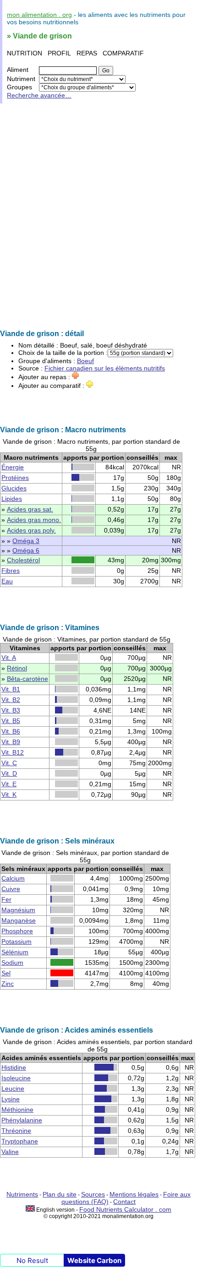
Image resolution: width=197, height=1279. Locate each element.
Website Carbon (94, 1260)
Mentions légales (134, 1194)
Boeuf (85, 361)
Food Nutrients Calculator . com (125, 1209)
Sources (93, 1194)
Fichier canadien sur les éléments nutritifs (104, 368)
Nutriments (22, 1194)
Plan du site (60, 1194)
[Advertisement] (98, 216)
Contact (124, 1201)
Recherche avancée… (39, 95)
